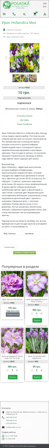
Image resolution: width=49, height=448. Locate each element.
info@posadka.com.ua (13, 427)
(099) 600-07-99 (11, 420)
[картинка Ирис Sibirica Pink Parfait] (12, 284)
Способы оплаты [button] (24, 116)
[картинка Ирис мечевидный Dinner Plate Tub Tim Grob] (12, 341)
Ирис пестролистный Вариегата (37, 357)
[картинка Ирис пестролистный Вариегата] (37, 341)
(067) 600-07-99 (11, 417)
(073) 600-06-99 (11, 423)
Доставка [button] (24, 120)
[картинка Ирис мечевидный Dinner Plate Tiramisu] (37, 284)
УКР (45, 3)
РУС (45, 6)
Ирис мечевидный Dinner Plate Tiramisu (36, 300)
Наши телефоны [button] (24, 124)
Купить (37, 320)
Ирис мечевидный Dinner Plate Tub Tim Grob (12, 357)
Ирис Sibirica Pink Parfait (12, 299)
